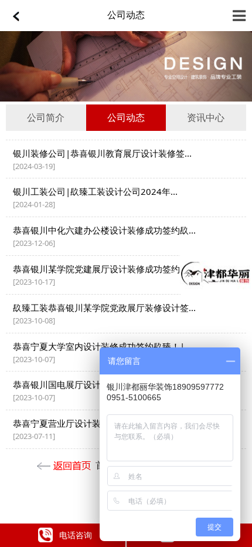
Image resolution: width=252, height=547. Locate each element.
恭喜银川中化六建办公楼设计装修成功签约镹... (104, 230)
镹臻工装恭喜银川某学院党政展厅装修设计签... (104, 307)
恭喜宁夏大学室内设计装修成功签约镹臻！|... (102, 346)
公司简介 (45, 117)
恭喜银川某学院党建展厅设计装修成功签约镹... (104, 269)
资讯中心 (205, 117)
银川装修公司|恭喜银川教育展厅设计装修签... (102, 153)
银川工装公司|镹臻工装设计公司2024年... (95, 191)
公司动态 (126, 14)
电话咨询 (75, 535)
